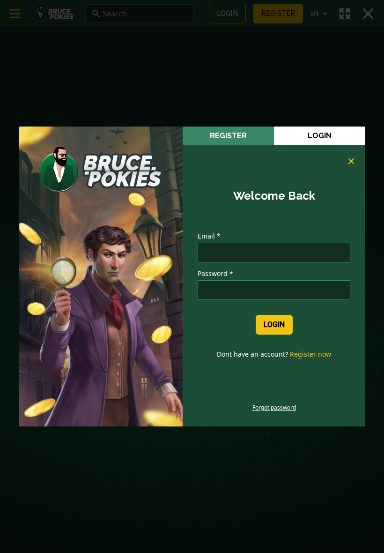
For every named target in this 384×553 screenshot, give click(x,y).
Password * (215, 273)
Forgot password (274, 407)
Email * (209, 236)
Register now (310, 354)
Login (320, 135)
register (228, 135)
